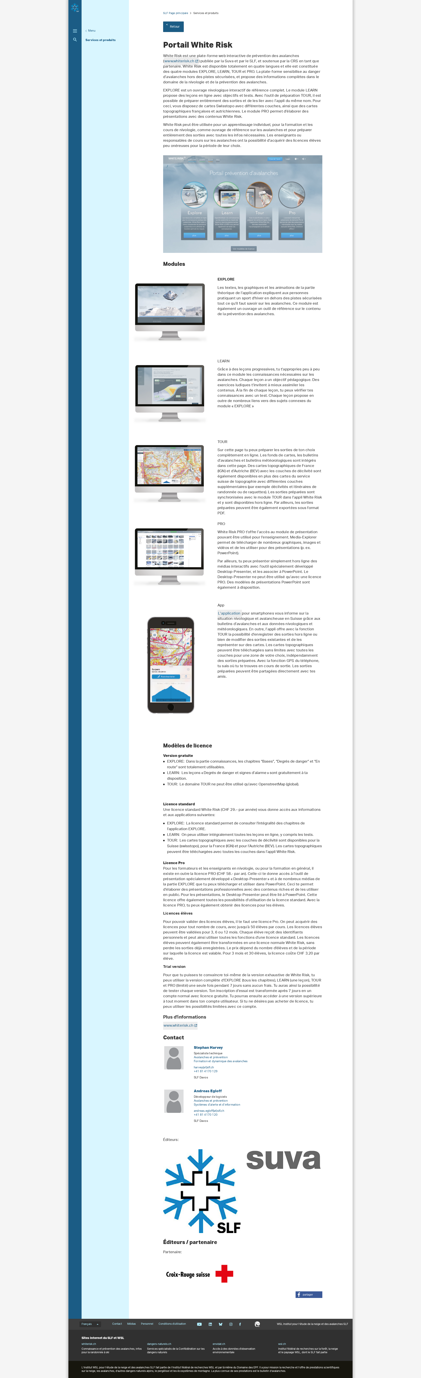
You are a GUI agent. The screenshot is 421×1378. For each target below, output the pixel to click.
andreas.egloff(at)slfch (209, 1111)
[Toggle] (75, 30)
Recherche (75, 39)
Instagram (231, 1324)
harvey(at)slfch (204, 1067)
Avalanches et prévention (211, 1057)
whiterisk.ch (89, 1344)
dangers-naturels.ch (159, 1344)
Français (87, 1324)
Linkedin (210, 1324)
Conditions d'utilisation (172, 1324)
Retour (175, 26)
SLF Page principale (175, 13)
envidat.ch (219, 1344)
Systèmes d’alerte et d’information (217, 1105)
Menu (91, 31)
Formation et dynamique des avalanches (221, 1061)
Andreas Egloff (208, 1090)
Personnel (147, 1324)
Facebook (240, 1324)
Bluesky (220, 1324)
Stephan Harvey (208, 1047)
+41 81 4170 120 (206, 1115)
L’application (229, 614)
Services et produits (101, 40)
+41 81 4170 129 (206, 1071)
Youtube (199, 1324)
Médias (131, 1324)
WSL (257, 1324)
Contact (117, 1324)
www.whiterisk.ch (179, 61)
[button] (309, 1294)
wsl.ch (282, 1344)
